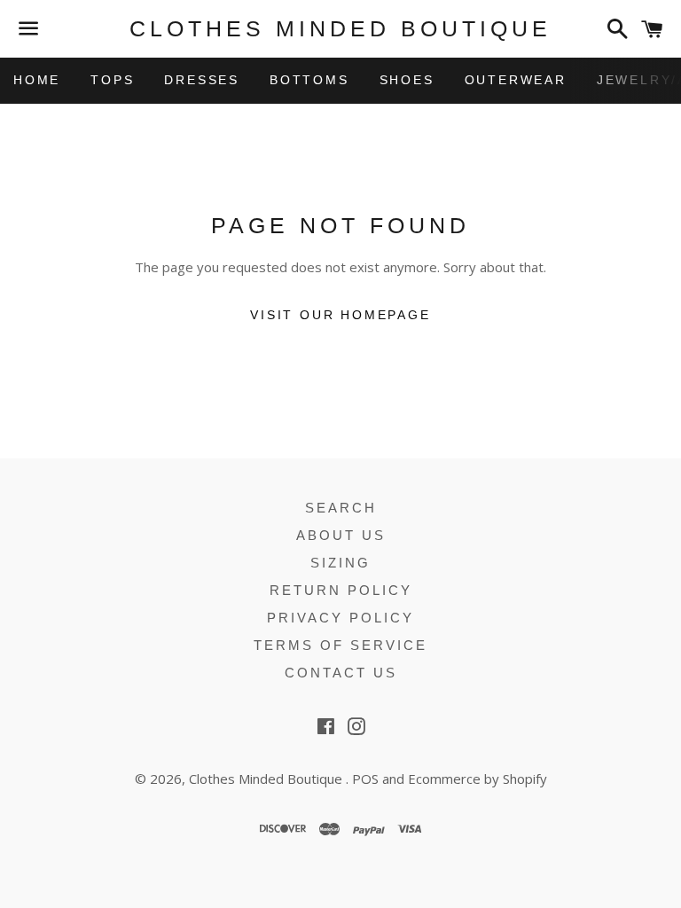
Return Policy (341, 590)
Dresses (201, 80)
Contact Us (341, 672)
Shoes (407, 80)
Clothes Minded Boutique (340, 28)
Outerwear (516, 80)
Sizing (340, 562)
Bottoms (309, 80)
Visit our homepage (340, 315)
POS (365, 778)
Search (341, 507)
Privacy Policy (340, 617)
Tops (112, 80)
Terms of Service (340, 645)
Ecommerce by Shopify (477, 778)
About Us (341, 535)
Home (36, 80)
